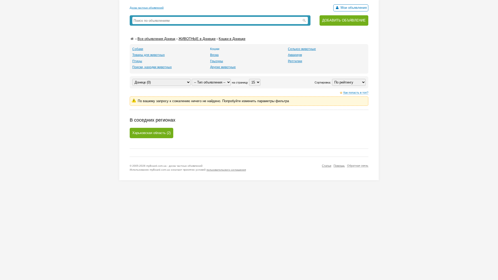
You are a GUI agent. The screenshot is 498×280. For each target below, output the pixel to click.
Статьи (326, 165)
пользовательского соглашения (226, 169)
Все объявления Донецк (156, 39)
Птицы (137, 61)
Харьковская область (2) (151, 133)
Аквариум (295, 55)
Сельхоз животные (302, 49)
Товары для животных (148, 55)
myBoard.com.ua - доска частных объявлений (174, 165)
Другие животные (223, 67)
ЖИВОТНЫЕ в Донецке (197, 39)
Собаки (137, 49)
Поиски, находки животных (152, 67)
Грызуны (216, 61)
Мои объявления (353, 8)
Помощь (339, 165)
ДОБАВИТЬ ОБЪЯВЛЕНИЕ (344, 20)
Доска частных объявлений (147, 7)
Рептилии (295, 61)
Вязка (214, 55)
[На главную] (132, 39)
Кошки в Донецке (232, 39)
